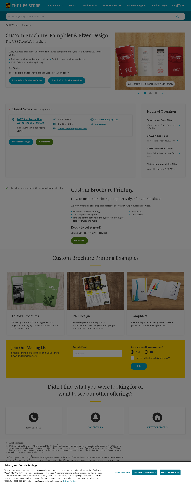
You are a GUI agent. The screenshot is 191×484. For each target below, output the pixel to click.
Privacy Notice (69, 481)
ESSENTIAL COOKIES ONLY (145, 472)
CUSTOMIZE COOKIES (121, 472)
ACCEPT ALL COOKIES (170, 472)
